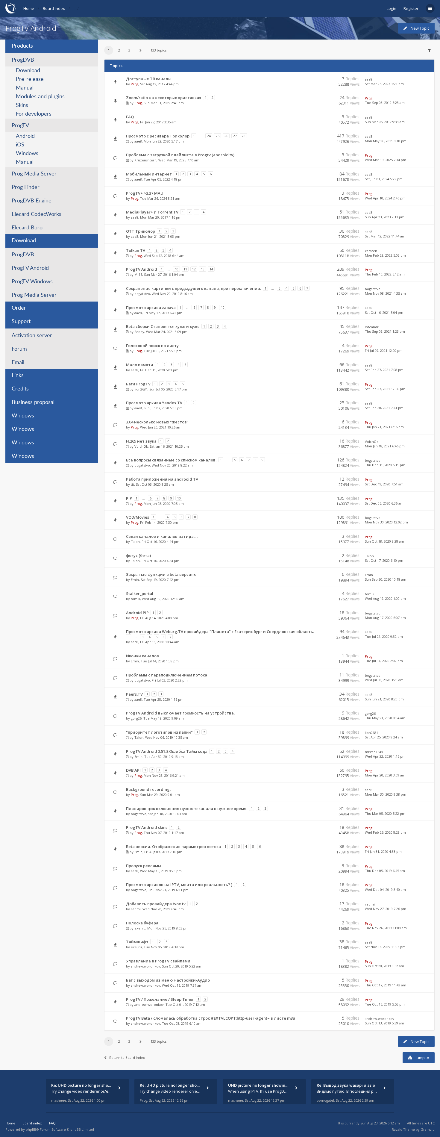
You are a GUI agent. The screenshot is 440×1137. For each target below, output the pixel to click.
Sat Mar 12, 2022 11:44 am (385, 236)
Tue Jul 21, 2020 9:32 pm (384, 636)
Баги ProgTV (138, 384)
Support (21, 321)
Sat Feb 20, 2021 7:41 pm (384, 407)
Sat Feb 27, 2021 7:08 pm (384, 369)
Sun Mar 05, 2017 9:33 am (385, 121)
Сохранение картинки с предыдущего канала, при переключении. (193, 288)
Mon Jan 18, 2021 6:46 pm (385, 446)
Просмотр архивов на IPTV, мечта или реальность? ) (179, 884)
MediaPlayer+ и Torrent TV (152, 212)
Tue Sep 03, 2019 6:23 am (385, 102)
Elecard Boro (27, 228)
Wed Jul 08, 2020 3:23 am (384, 680)
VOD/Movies (137, 517)
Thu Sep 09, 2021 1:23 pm (385, 331)
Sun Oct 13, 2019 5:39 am (384, 1023)
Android (25, 136)
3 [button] (129, 50)
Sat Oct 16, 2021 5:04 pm (384, 312)
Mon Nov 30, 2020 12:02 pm (386, 522)
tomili (135, 598)
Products (22, 46)
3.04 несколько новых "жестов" (157, 422)
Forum (19, 349)
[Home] (10, 8)
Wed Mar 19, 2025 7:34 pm (385, 160)
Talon (135, 541)
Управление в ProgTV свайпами (158, 961)
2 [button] (119, 50)
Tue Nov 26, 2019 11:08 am (386, 928)
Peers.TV (134, 694)
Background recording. (148, 789)
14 (211, 269)
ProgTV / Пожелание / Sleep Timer (160, 999)
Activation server (32, 335)
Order (19, 308)
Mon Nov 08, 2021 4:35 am (385, 293)
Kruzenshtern (145, 160)
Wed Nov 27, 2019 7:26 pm (385, 908)
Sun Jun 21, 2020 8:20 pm (384, 699)
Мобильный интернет (149, 174)
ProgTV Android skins (146, 827)
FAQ (130, 116)
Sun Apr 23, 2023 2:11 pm (384, 217)
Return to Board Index (127, 1057)
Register (410, 8)
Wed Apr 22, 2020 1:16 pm (385, 756)
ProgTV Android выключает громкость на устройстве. (180, 713)
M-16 (138, 274)
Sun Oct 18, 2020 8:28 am (384, 541)
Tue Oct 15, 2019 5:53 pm (385, 1004)
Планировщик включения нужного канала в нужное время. (186, 808)
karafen (371, 251)
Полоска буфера (142, 923)
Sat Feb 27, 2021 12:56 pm (385, 389)
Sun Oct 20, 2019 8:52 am (384, 966)
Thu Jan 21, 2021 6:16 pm (384, 427)
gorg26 (136, 718)
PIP (129, 498)
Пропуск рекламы (143, 865)
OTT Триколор (140, 231)
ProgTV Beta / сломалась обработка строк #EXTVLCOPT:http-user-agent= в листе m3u (210, 1018)
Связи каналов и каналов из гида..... (162, 536)
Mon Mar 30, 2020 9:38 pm (385, 794)
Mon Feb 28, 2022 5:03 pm (385, 255)
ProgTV (20, 125)
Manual (25, 88)
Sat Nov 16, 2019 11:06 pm (385, 946)
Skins (22, 105)
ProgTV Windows (32, 281)
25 (217, 136)
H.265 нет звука (141, 441)
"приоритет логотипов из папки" (159, 732)
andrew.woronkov (145, 966)
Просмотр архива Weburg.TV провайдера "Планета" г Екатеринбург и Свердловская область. (220, 631)
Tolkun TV (135, 250)
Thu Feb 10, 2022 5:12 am (385, 274)
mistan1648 (374, 752)
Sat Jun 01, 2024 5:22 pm (384, 179)
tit (132, 484)
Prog (134, 84)
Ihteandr (372, 327)
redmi (136, 909)
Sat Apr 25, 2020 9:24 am (384, 737)
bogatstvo (142, 293)
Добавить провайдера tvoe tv (156, 903)
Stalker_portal (139, 593)
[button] (140, 50)
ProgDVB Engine (31, 201)
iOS (20, 145)
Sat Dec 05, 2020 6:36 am (384, 503)
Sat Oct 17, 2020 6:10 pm (384, 560)
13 (202, 269)
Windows (27, 153)
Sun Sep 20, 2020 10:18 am (385, 579)
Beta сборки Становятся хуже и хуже (163, 326)
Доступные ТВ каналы (149, 78)
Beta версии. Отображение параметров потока (173, 846)
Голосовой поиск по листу (152, 345)
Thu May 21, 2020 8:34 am (385, 718)
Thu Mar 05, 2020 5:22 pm (385, 813)
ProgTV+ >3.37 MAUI (145, 193)
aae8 (368, 79)
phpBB (31, 1129)
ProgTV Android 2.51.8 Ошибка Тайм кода (166, 751)
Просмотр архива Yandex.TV (154, 402)
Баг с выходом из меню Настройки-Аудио (168, 980)
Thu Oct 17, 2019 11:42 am (385, 985)
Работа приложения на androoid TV (162, 479)
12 (194, 269)
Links (18, 375)
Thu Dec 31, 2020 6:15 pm (385, 465)
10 (176, 269)
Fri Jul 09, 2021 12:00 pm (384, 350)
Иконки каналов (142, 655)
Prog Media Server (34, 174)
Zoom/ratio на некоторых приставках (163, 97)
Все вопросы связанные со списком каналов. (171, 460)
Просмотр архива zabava (151, 307)
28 (243, 136)
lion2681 (141, 389)
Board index (54, 8)
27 (235, 136)
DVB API (133, 770)
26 (226, 136)
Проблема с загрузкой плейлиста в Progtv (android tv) (180, 155)
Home (28, 8)
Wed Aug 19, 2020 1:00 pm (385, 598)
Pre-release (30, 79)
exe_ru (139, 928)
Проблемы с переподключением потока (166, 675)
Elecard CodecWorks (36, 214)
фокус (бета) (138, 555)
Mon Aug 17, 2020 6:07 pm (385, 617)
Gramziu (428, 1129)
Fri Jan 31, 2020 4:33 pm (383, 851)
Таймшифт (137, 941)
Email (18, 362)
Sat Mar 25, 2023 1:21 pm (384, 83)
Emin (135, 579)
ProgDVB (23, 60)
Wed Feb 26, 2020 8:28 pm (385, 832)
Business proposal (33, 402)
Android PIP (137, 612)
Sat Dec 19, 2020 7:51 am (384, 484)
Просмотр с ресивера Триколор (157, 136)
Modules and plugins (40, 96)
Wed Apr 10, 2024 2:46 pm (385, 198)
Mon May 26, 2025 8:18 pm (385, 141)
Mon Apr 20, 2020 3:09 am (385, 775)
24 (209, 136)
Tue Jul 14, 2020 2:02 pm (384, 660)
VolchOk (141, 446)
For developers (33, 114)
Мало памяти (139, 364)
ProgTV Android (30, 28)
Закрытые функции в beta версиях (161, 574)
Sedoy (139, 331)
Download (28, 70)
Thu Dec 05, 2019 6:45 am (385, 870)
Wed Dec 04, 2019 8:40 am (385, 889)
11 (185, 269)
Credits (20, 389)
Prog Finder (26, 187)
